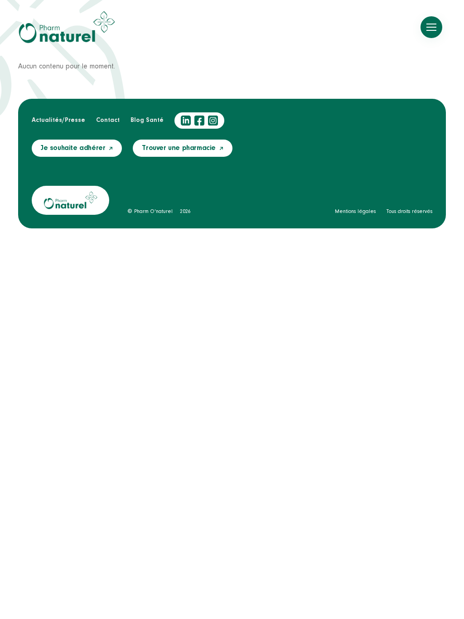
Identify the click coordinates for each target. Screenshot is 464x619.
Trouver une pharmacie (179, 148)
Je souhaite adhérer (73, 148)
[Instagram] (213, 121)
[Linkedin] (186, 121)
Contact (108, 120)
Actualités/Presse (58, 120)
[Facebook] (199, 121)
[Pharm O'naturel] (66, 27)
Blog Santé (147, 120)
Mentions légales (355, 211)
